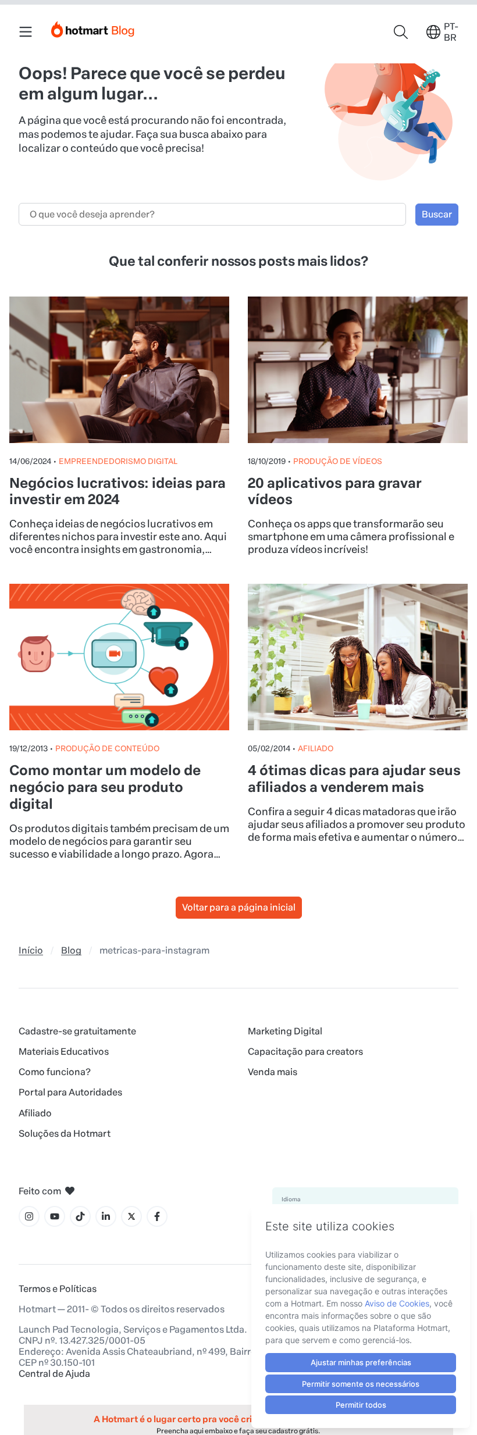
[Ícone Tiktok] (80, 1216)
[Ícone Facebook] (157, 1216)
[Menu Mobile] (26, 32)
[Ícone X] (131, 1216)
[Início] (93, 27)
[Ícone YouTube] (54, 1216)
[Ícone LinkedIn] (105, 1216)
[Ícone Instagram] (29, 1216)
